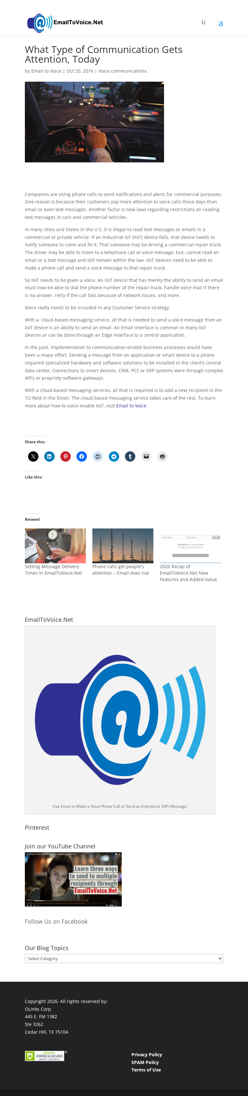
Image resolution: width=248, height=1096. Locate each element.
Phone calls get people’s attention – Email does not (120, 569)
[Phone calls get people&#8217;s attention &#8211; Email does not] (122, 545)
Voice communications (122, 71)
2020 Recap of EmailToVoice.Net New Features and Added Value (188, 572)
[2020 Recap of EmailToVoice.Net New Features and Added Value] (190, 545)
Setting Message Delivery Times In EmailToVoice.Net (53, 569)
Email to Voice (46, 71)
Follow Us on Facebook (56, 921)
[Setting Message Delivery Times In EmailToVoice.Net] (55, 545)
